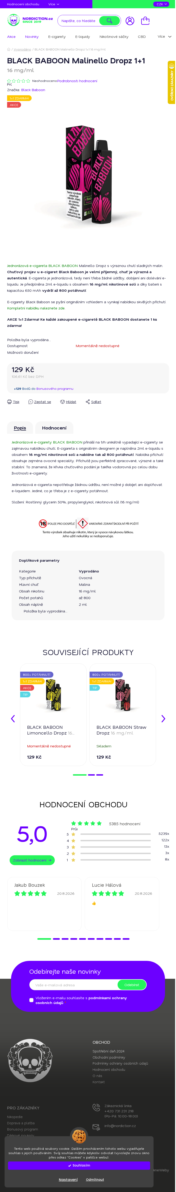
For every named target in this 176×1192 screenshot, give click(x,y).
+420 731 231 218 (119, 1110)
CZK (160, 4)
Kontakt (99, 1082)
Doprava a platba (21, 1123)
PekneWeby (159, 1169)
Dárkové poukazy (20, 1135)
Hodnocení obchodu (23, 4)
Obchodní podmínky (109, 1057)
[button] (44, 939)
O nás (97, 1075)
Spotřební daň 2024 (108, 1051)
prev (13, 718)
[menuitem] (11, 36)
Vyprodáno (89, 571)
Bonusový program (22, 1129)
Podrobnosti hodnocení (77, 80)
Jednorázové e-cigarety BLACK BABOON (47, 442)
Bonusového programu (54, 388)
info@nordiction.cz (120, 1125)
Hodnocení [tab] (54, 428)
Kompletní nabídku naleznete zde (36, 308)
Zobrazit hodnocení (29, 860)
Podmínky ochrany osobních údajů (120, 1063)
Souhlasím (81, 1165)
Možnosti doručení (22, 352)
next (163, 718)
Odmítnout (95, 1180)
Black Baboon (33, 89)
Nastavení (68, 1179)
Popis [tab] (20, 428)
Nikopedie (15, 1116)
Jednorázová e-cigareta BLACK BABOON (42, 265)
